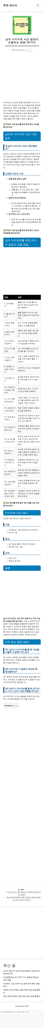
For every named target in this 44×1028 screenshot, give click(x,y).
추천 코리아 (10, 5)
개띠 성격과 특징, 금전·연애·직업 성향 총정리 (21, 996)
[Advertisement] (22, 78)
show (15, 706)
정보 (22, 889)
